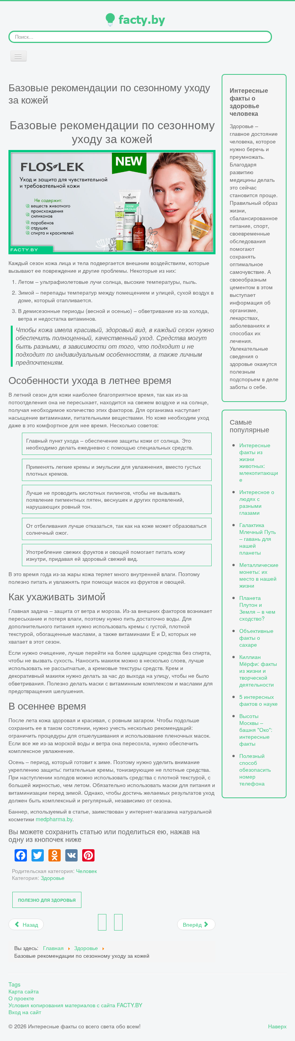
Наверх (277, 1026)
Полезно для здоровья (47, 900)
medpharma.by (54, 819)
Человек (86, 870)
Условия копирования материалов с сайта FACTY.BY (75, 1004)
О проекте (21, 998)
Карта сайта (23, 991)
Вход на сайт (24, 1011)
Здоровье (53, 877)
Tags (14, 984)
